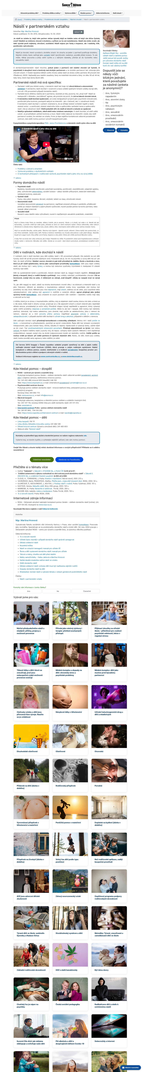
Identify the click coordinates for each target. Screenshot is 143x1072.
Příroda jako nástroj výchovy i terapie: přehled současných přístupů (69, 630)
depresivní (52, 290)
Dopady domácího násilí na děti (32, 569)
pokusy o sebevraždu (89, 314)
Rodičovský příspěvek (66, 786)
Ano (28, 591)
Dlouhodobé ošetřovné (27, 751)
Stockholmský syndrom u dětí (69, 933)
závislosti (39, 204)
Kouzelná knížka (26, 545)
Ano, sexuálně (112, 112)
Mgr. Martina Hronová (30, 31)
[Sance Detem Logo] (71, 4)
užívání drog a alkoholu (64, 316)
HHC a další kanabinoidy (66, 970)
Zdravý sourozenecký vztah (68, 896)
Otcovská (99, 751)
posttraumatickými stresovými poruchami (45, 328)
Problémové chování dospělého (56, 19)
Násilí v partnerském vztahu (31, 579)
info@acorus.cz (47, 395)
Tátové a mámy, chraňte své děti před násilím (38, 554)
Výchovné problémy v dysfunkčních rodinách (35, 171)
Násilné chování (76, 19)
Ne (58, 591)
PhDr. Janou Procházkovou (55, 123)
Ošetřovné (60, 751)
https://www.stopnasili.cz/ (32, 383)
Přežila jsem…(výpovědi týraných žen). (67, 481)
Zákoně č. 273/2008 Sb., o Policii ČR (48, 471)
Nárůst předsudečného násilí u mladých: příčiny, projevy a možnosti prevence (30, 630)
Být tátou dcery (101, 970)
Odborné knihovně (50, 509)
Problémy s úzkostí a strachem (30, 169)
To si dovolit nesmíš (25, 494)
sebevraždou (37, 191)
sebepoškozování (20, 316)
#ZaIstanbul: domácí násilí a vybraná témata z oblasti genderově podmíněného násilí (53, 572)
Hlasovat (110, 130)
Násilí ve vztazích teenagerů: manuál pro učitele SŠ (40, 548)
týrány (39, 266)
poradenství (73, 350)
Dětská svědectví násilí (29, 542)
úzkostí (16, 331)
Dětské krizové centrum (27, 426)
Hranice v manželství (53, 478)
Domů (20, 20)
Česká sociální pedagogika (68, 1004)
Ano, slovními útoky (115, 99)
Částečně (87, 591)
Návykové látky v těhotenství (69, 712)
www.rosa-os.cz (45, 505)
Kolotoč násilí (34, 429)
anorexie (74, 314)
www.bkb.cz (27, 405)
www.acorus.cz (28, 395)
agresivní (46, 292)
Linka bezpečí (23, 421)
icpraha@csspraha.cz (72, 413)
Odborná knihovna (102, 13)
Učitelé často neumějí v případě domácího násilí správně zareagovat (47, 540)
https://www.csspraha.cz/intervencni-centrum (40, 413)
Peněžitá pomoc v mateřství (68, 822)
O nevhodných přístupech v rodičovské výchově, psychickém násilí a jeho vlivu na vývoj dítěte (55, 174)
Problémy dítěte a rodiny (33, 19)
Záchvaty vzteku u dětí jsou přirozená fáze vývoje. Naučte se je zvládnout (30, 714)
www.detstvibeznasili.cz (72, 356)
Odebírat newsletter (42, 460)
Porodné (98, 786)
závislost (21, 89)
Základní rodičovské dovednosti (31, 970)
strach (63, 290)
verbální (47, 55)
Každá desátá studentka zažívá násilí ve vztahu (38, 560)
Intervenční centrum (26, 408)
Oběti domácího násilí (28, 563)
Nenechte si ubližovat (43, 488)
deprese (36, 309)
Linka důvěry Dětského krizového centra (34, 424)
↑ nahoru (17, 178)
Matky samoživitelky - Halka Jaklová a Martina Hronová (42, 557)
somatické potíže (48, 309)
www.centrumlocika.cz (50, 356)
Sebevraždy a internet (105, 1041)
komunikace (75, 264)
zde (85, 436)
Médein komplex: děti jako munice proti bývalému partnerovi (106, 672)
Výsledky (124, 130)
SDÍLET (77, 32)
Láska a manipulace (44, 491)
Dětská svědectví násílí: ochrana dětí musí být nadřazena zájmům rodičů (48, 566)
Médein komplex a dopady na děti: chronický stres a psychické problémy (69, 672)
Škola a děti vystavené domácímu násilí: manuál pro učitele (43, 551)
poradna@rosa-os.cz (78, 383)
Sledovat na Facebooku (69, 460)
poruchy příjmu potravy (49, 314)
